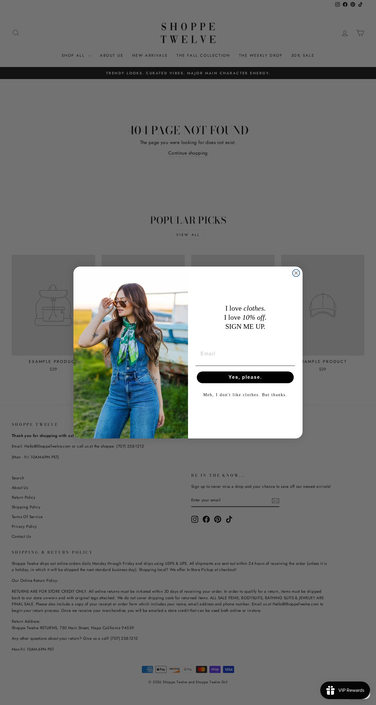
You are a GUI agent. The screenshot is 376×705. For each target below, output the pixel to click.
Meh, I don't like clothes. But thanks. (245, 395)
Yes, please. (245, 377)
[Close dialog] (296, 273)
